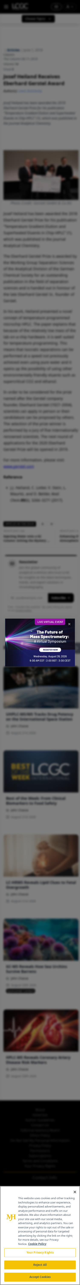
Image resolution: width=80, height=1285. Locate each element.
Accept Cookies (40, 1277)
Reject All (40, 1265)
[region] (40, 1235)
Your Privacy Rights (40, 1252)
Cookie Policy (37, 1244)
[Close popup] (69, 624)
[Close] (75, 1192)
